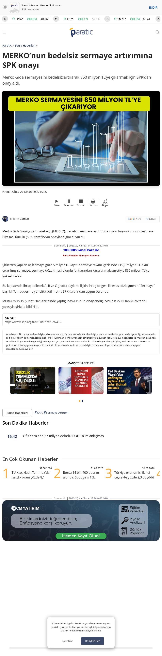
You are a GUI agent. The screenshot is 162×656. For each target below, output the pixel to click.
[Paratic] (81, 33)
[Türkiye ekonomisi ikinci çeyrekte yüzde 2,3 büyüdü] (81, 380)
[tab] (79, 401)
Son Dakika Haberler (25, 422)
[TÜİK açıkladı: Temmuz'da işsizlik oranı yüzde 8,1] (32, 380)
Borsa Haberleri (25, 45)
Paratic (7, 45)
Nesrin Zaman (19, 219)
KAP (38, 412)
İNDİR (153, 8)
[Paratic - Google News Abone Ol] (143, 220)
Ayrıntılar (67, 641)
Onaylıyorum (92, 641)
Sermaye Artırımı (56, 412)
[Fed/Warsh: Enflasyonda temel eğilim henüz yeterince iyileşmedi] (129, 380)
